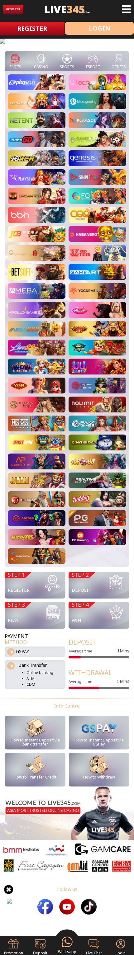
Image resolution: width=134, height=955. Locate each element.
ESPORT (93, 66)
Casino (41, 66)
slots (15, 66)
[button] (10, 42)
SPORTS (67, 66)
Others (119, 66)
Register (13, 9)
